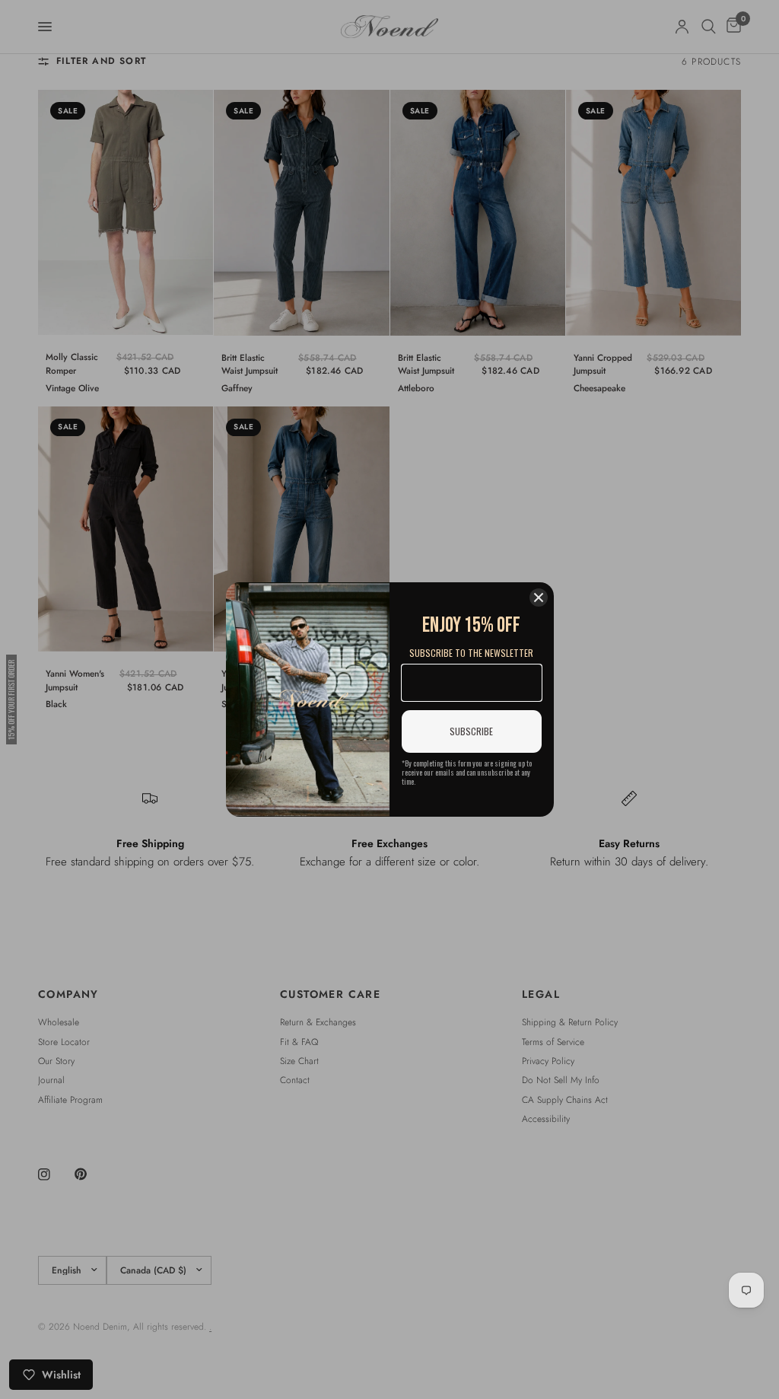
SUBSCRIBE (471, 731)
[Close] (538, 597)
